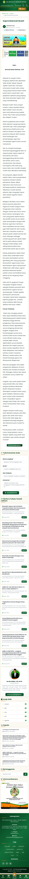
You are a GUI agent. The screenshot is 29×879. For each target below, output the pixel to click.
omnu (12, 855)
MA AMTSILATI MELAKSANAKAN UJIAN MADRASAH (14, 573)
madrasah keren (10, 849)
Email (5, 466)
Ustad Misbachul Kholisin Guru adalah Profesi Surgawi (12, 619)
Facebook (21, 53)
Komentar (6, 480)
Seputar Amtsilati (9, 852)
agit (23, 852)
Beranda (5, 13)
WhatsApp (12, 53)
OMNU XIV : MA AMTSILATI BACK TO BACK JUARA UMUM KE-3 (13, 588)
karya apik (7, 846)
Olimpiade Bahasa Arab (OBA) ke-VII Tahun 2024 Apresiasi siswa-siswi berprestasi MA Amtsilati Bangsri (14, 636)
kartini (14, 846)
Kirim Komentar (11, 493)
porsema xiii (20, 849)
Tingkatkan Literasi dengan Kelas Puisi (13, 602)
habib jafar (21, 846)
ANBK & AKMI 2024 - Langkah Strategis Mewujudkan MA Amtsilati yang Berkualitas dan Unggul (14, 653)
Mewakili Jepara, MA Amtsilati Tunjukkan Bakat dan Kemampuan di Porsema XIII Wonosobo (13, 508)
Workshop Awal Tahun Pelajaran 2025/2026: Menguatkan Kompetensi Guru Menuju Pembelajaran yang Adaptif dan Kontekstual (14, 525)
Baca (23, 517)
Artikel (11, 13)
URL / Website (7, 473)
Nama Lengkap (8, 459)
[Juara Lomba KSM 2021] (14, 795)
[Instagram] (7, 863)
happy (17, 852)
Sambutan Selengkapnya (14, 694)
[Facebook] (3, 863)
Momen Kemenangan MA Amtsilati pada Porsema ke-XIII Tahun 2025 (13, 542)
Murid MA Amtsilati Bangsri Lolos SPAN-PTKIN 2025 (13, 556)
